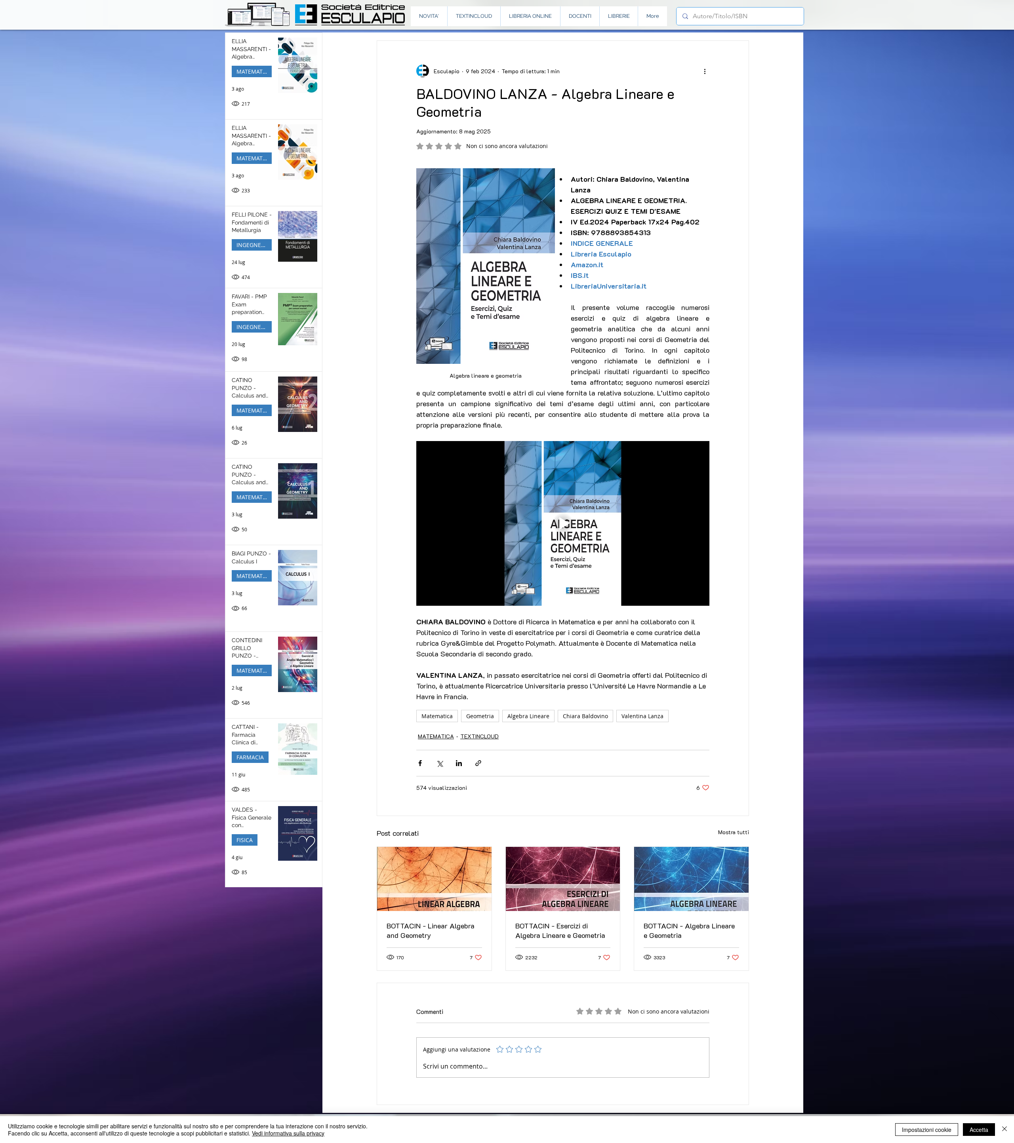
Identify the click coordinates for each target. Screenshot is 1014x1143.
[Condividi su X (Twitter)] (439, 763)
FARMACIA (250, 757)
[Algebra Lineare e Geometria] (691, 879)
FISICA (244, 840)
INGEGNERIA (253, 245)
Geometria (480, 716)
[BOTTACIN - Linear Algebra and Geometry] (434, 879)
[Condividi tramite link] (478, 763)
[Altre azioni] (704, 71)
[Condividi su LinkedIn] (459, 763)
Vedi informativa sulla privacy (288, 1133)
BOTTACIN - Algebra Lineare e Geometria (689, 930)
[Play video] (562, 523)
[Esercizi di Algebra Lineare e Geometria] (563, 879)
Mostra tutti (733, 832)
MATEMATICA (253, 71)
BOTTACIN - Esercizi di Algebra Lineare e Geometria (560, 930)
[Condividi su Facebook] (420, 763)
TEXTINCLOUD (479, 736)
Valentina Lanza (642, 716)
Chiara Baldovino (585, 716)
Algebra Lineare (528, 716)
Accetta (979, 1129)
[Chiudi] (1004, 1129)
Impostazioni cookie (926, 1129)
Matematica (437, 716)
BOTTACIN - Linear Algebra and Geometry (431, 930)
